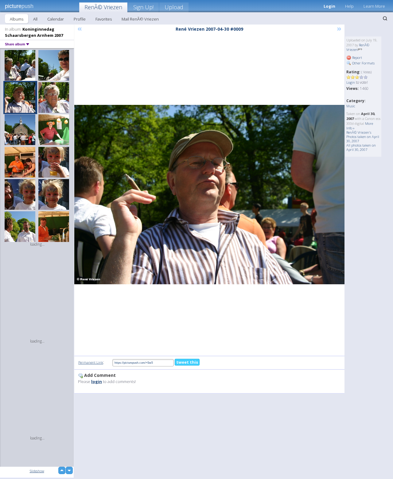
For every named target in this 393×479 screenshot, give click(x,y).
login (96, 381)
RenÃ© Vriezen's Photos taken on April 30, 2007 (362, 136)
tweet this (187, 362)
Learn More (374, 6)
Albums (16, 19)
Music (350, 106)
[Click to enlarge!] (209, 194)
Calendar (55, 19)
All (35, 19)
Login (329, 6)
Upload (174, 7)
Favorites (103, 19)
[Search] (385, 18)
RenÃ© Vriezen (103, 7)
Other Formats (363, 63)
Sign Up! (143, 7)
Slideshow (37, 471)
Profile (80, 19)
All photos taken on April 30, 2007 (361, 147)
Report (356, 57)
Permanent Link (90, 362)
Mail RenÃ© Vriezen (140, 19)
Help (349, 6)
